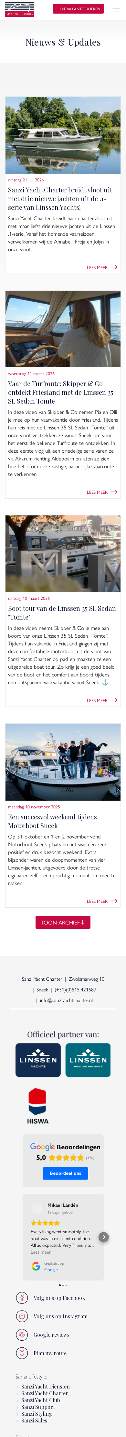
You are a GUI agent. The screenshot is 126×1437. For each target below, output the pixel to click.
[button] (22, 1237)
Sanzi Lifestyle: (31, 1376)
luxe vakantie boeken (78, 9)
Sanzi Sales (34, 1420)
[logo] (19, 10)
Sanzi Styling (36, 1413)
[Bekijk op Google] (37, 1208)
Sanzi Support (38, 1406)
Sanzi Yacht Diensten (45, 1386)
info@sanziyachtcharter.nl (66, 1000)
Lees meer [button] (41, 1251)
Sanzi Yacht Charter (44, 1393)
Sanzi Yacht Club (40, 1400)
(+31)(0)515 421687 (75, 989)
